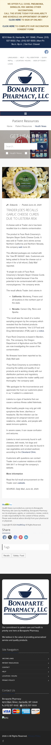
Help (22, 57)
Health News (16, 153)
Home (9, 126)
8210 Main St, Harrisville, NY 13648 (18, 37)
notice (41, 330)
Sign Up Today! (39, 60)
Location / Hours (23, 60)
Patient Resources (23, 126)
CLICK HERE (15, 19)
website (21, 482)
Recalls (7, 555)
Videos (32, 153)
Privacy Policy (8, 680)
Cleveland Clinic (28, 452)
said (20, 247)
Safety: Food (18, 555)
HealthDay (21, 525)
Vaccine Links (8, 658)
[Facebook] (46, 52)
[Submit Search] (42, 146)
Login (10, 64)
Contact (6, 667)
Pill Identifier (33, 57)
